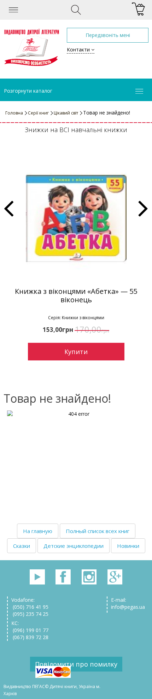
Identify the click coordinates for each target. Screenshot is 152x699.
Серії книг (38, 113)
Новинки (128, 545)
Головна (14, 113)
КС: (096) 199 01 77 (29, 626)
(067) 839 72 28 (29, 637)
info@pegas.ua (128, 607)
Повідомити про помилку (76, 664)
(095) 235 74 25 (29, 614)
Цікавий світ (66, 113)
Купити (76, 351)
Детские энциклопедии (73, 545)
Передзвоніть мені (108, 35)
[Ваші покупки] (138, 9)
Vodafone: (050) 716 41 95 (29, 603)
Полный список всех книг (97, 530)
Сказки (21, 545)
